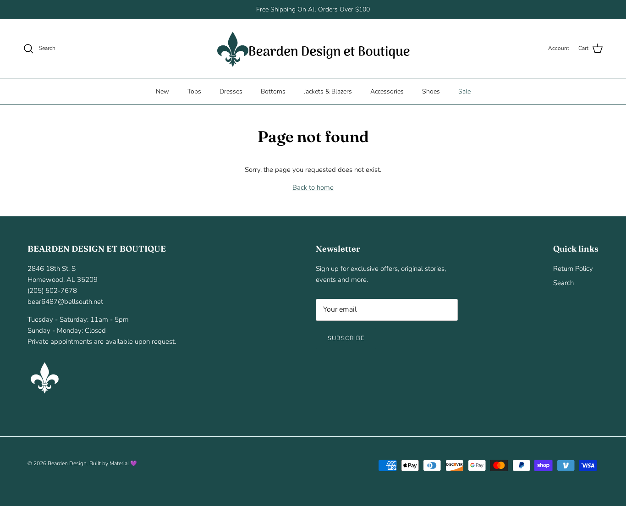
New (162, 91)
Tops (194, 91)
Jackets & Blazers (328, 91)
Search (563, 282)
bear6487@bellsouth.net (65, 301)
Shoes (431, 91)
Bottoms (273, 91)
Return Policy (573, 268)
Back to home (313, 187)
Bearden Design (67, 463)
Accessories (387, 91)
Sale (464, 91)
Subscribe (346, 338)
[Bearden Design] (313, 48)
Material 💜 (123, 463)
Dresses (231, 91)
